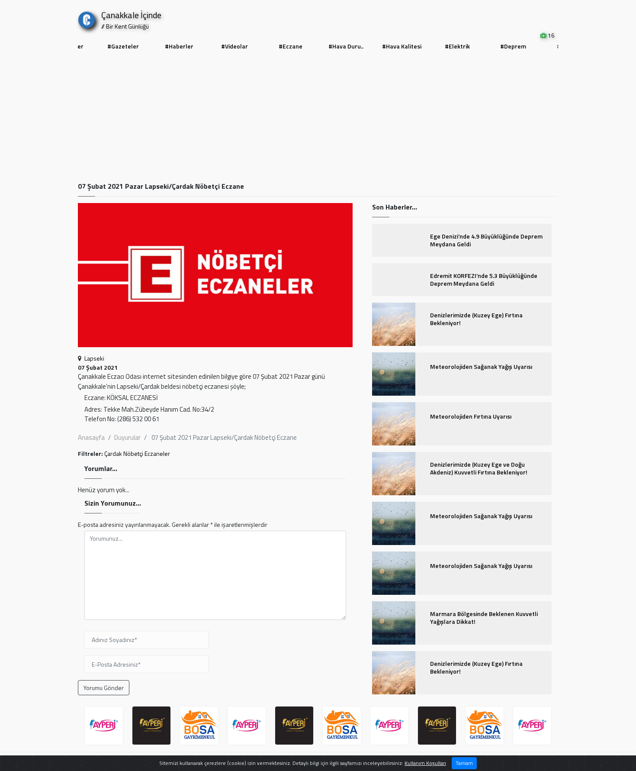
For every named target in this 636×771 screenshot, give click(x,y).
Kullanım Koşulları (425, 763)
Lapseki (94, 358)
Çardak (113, 453)
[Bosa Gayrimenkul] (199, 725)
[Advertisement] (318, 117)
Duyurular (127, 437)
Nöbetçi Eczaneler (146, 453)
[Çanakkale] (86, 18)
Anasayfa (91, 437)
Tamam (464, 763)
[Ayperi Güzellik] (103, 725)
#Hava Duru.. (345, 46)
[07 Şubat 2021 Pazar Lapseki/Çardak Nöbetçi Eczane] (215, 277)
